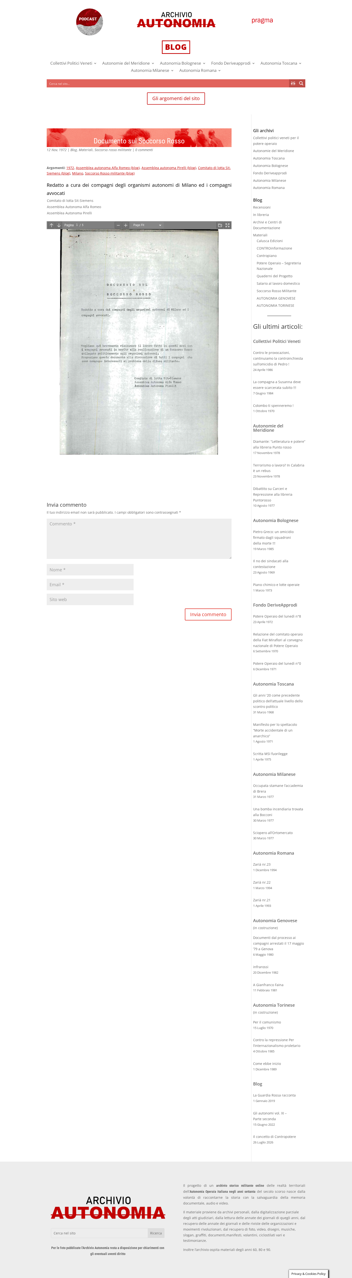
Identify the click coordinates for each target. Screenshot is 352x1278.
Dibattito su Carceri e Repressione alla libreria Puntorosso (272, 494)
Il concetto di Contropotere (274, 1136)
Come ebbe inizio (267, 1063)
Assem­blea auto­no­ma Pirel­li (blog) (169, 167)
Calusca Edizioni (270, 241)
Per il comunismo (267, 1022)
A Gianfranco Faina (268, 985)
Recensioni (262, 207)
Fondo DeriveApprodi (275, 605)
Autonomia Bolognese (180, 64)
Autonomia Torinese (274, 1005)
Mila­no (77, 173)
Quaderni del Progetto (274, 276)
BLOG (176, 47)
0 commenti (144, 150)
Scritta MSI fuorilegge (270, 753)
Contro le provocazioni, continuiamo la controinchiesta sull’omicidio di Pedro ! (278, 358)
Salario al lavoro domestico (278, 283)
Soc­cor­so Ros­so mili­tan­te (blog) (110, 173)
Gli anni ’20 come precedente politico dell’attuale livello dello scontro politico (278, 701)
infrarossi (260, 967)
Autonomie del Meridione (126, 64)
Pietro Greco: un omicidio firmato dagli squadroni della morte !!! (273, 537)
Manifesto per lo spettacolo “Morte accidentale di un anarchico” (275, 730)
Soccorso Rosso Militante (276, 291)
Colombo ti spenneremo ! (273, 405)
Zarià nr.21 (262, 900)
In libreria (261, 214)
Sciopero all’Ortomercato (273, 832)
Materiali (86, 150)
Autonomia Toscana (279, 64)
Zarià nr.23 (262, 864)
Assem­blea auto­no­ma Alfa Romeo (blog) (108, 167)
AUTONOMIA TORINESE (275, 305)
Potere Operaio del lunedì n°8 (277, 616)
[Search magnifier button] (301, 83)
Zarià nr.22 (262, 882)
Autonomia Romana (197, 71)
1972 (70, 167)
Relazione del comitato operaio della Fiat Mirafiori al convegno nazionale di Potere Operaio (278, 640)
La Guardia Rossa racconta (274, 1095)
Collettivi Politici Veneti (71, 64)
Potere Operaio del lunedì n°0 (277, 663)
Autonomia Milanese (150, 71)
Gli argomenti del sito (176, 98)
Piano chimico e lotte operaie (276, 584)
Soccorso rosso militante (113, 150)
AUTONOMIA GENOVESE (276, 298)
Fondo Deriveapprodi (230, 64)
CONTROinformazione (274, 248)
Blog (73, 150)
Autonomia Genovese (275, 920)
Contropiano (267, 255)
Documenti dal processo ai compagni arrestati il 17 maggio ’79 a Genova (278, 943)
